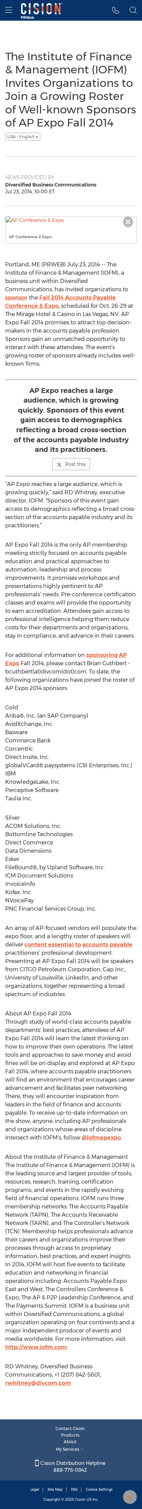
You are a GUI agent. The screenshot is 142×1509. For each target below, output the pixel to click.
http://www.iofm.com (36, 1347)
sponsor (16, 297)
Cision (80, 1499)
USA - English (21, 136)
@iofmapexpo (101, 1137)
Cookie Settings (99, 1489)
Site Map (55, 1489)
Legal (34, 1489)
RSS (74, 1489)
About (70, 1441)
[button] (115, 10)
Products (70, 1435)
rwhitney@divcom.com (38, 1383)
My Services (68, 1449)
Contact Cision (70, 1428)
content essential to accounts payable (78, 944)
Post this (75, 464)
